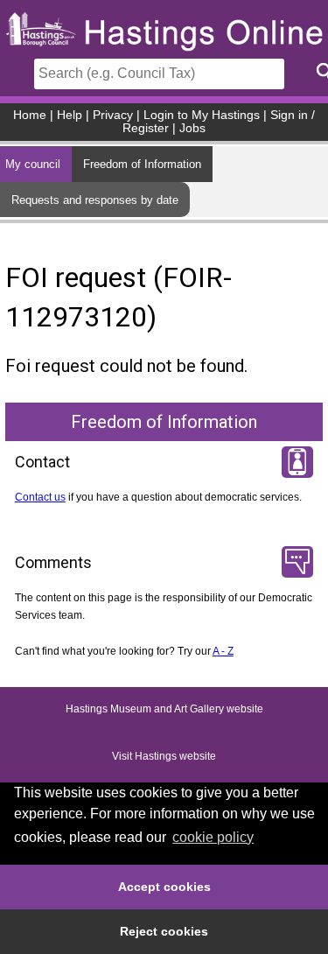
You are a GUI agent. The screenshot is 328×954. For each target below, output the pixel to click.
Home (29, 115)
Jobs (192, 128)
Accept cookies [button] (164, 887)
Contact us (40, 497)
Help (69, 115)
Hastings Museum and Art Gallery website (164, 709)
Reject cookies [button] (164, 931)
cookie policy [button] (213, 837)
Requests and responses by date (94, 200)
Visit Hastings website (164, 756)
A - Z (223, 651)
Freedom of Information (142, 164)
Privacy (113, 115)
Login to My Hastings (201, 115)
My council (32, 164)
